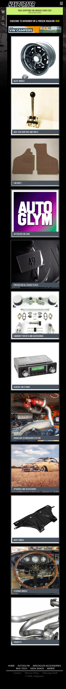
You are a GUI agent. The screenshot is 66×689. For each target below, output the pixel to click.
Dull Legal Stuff (50, 673)
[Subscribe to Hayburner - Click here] (35, 21)
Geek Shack (37, 668)
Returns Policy (32, 673)
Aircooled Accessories (47, 665)
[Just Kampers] (35, 29)
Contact (17, 673)
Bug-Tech (21, 668)
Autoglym (24, 665)
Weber (51, 668)
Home (11, 665)
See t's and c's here (34, 12)
